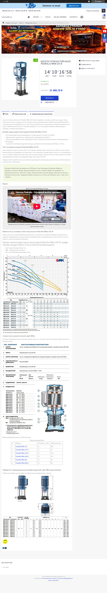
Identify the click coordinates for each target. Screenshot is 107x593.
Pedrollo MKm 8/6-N (22, 463)
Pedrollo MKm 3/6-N (22, 453)
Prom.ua (63, 576)
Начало (28, 17)
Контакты (73, 17)
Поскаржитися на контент (50, 578)
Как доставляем (60, 17)
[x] (6, 548)
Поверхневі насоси (31, 23)
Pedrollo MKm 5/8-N (22, 456)
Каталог (36, 17)
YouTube (6, 567)
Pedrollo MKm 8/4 (21, 460)
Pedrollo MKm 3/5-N (22, 450)
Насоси (21, 23)
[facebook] (3, 548)
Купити (51, 98)
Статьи (47, 17)
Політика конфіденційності (65, 578)
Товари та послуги (11, 23)
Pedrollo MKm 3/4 (21, 446)
